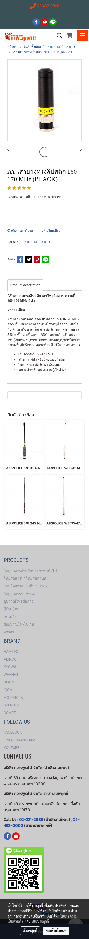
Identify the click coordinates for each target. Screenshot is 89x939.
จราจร (9, 632)
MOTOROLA (13, 697)
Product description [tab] (25, 285)
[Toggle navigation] (82, 35)
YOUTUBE (11, 748)
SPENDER (11, 705)
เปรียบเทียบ (53, 230)
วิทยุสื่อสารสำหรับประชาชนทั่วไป (30, 571)
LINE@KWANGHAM (19, 740)
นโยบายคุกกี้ (40, 921)
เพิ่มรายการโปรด (21, 230)
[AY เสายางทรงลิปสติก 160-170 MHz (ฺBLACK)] (44, 100)
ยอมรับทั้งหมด (56, 930)
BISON (9, 682)
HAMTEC (11, 651)
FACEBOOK (13, 732)
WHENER (11, 674)
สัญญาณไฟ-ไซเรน (19, 624)
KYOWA (10, 667)
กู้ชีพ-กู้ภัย (11, 609)
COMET (10, 713)
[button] (58, 35)
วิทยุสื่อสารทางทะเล (19, 594)
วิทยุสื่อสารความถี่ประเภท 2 (26, 586)
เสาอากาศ (30, 241)
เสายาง (45, 241)
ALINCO (10, 659)
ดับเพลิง (10, 617)
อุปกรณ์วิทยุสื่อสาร (18, 601)
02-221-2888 (31, 819)
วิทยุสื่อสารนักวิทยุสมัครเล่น (25, 578)
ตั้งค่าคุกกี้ (30, 930)
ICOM (8, 690)
